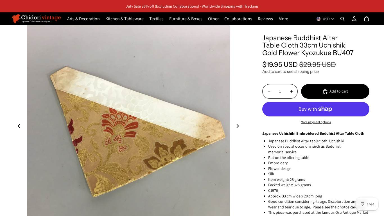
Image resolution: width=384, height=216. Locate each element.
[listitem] (283, 18)
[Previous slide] (17, 127)
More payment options (316, 122)
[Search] (342, 19)
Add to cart (338, 91)
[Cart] (366, 19)
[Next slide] (239, 127)
